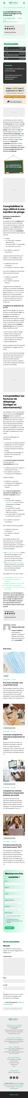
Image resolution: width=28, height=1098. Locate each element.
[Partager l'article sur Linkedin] (10, 29)
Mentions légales (18, 1085)
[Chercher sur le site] (4, 3)
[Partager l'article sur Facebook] (5, 29)
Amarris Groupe (14, 1061)
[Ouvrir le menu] (24, 3)
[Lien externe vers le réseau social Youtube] (17, 1078)
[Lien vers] (14, 94)
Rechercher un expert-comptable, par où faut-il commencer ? (14, 1052)
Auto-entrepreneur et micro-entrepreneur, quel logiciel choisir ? (14, 1042)
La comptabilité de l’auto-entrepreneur (14, 1039)
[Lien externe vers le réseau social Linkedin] (11, 1078)
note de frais (16, 292)
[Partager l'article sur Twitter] (7, 29)
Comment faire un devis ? (14, 1033)
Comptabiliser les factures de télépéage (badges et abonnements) (13, 77)
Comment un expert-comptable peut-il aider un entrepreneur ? (14, 1049)
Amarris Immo (14, 1064)
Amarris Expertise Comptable (14, 1059)
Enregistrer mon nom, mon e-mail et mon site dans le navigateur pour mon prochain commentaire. (13, 996)
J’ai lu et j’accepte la (13, 1003)
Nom (5, 978)
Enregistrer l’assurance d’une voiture (14, 583)
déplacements (10, 502)
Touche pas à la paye (14, 1062)
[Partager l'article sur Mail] (14, 29)
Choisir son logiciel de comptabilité (14, 1031)
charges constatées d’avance (14, 562)
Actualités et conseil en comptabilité (14, 7)
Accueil (4, 7)
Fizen (14, 1066)
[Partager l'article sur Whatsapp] (12, 29)
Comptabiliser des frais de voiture (13, 577)
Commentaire (7, 956)
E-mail (5, 985)
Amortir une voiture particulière (12, 585)
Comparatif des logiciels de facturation (14, 1030)
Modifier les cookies (14, 1094)
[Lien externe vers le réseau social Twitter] (14, 1078)
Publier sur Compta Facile (14, 1072)
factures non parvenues (13, 552)
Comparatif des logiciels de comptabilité (14, 1027)
